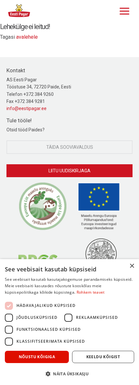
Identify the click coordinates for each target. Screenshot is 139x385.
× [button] (131, 266)
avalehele (27, 37)
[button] (69, 374)
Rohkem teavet (91, 292)
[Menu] (123, 10)
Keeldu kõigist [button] (103, 357)
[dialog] (69, 322)
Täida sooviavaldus (69, 147)
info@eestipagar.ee (26, 108)
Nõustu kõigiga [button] (37, 357)
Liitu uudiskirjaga (69, 170)
